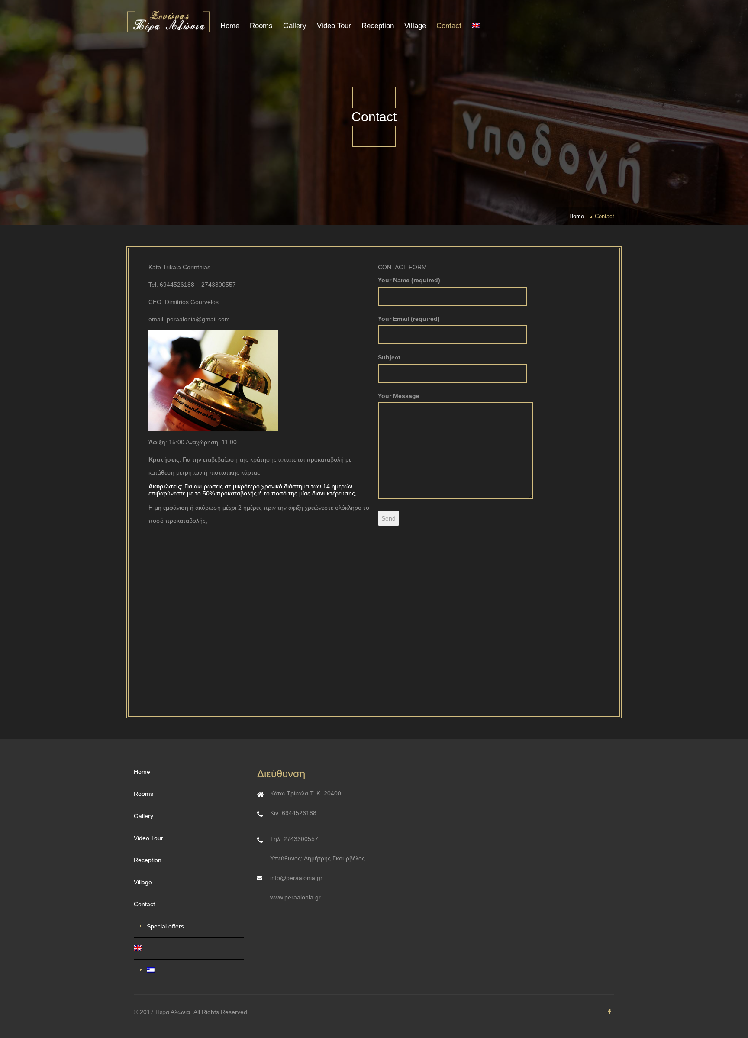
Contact (448, 26)
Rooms (261, 26)
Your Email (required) (409, 318)
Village (415, 26)
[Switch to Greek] (192, 970)
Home (229, 26)
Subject (389, 357)
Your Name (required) (409, 280)
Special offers (165, 926)
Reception (377, 26)
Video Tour (334, 26)
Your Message (398, 395)
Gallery (294, 26)
